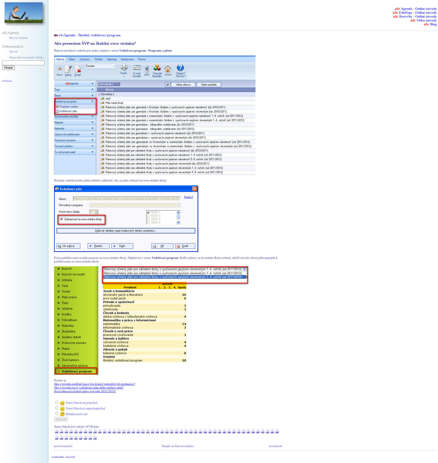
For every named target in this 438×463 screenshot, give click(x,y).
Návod (13, 51)
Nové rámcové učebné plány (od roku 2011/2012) (85, 391)
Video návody (423, 20)
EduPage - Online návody (415, 12)
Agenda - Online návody (416, 8)
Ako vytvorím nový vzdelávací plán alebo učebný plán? (89, 387)
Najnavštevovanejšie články (26, 57)
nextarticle (275, 446)
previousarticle (63, 446)
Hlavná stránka (18, 37)
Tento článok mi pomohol (82, 402)
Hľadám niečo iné (77, 414)
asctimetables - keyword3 (63, 457)
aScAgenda (10, 33)
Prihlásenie (7, 81)
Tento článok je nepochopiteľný (85, 408)
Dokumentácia (12, 46)
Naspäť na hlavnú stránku (177, 446)
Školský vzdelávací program (99, 35)
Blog (430, 24)
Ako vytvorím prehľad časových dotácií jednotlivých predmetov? (94, 384)
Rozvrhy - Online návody (415, 16)
